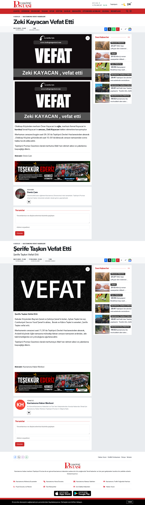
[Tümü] (129, 37)
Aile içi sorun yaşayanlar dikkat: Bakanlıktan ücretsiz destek (118, 58)
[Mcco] (52, 171)
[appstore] (63, 493)
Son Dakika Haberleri (83, 487)
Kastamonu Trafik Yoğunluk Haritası (118, 481)
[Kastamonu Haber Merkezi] (20, 405)
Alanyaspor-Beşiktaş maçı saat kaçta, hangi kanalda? (119, 68)
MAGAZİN (76, 11)
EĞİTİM (59, 11)
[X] (19, 457)
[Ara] (127, 11)
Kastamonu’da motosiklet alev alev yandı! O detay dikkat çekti (119, 100)
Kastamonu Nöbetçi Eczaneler (26, 481)
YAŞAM (45, 11)
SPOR (51, 11)
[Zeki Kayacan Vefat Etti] (52, 57)
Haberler (16, 16)
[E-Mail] (29, 202)
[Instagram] (23, 457)
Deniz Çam (32, 192)
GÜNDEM (25, 11)
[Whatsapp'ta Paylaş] (113, 29)
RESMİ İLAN (116, 11)
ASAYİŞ (16, 11)
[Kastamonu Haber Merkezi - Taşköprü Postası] (22, 4)
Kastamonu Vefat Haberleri (34, 16)
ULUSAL (105, 11)
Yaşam (113, 53)
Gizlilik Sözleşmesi (114, 457)
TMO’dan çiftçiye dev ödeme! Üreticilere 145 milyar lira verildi (119, 47)
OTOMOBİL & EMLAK (91, 11)
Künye (123, 457)
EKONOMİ (35, 11)
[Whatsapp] (26, 457)
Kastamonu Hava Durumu (54, 481)
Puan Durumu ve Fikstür (24, 487)
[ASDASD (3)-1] (52, 102)
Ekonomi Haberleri (117, 43)
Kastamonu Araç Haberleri (120, 95)
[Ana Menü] (130, 11)
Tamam (130, 502)
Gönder (20, 233)
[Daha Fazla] (118, 29)
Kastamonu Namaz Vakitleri (85, 481)
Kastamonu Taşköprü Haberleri (122, 74)
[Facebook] (15, 457)
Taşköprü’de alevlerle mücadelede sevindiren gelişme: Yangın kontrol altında (122, 79)
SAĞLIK (67, 11)
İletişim (129, 457)
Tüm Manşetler (51, 487)
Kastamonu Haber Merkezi (40, 403)
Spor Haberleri (116, 64)
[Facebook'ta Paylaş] (105, 29)
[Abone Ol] (130, 29)
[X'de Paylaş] (109, 29)
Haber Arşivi (102, 457)
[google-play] (82, 493)
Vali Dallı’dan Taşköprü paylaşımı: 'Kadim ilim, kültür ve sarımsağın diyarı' (122, 89)
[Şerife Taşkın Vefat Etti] (52, 288)
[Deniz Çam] (20, 194)
